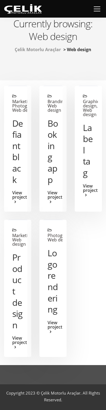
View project (17, 195)
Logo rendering (53, 281)
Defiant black (17, 151)
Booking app (53, 151)
